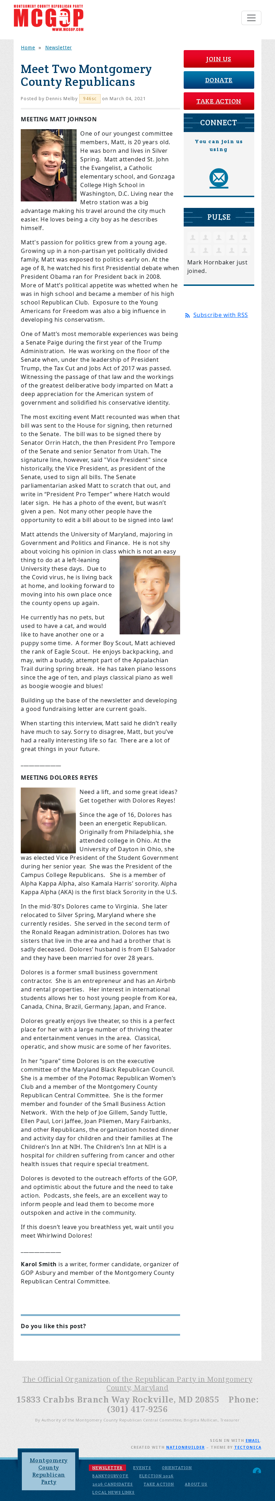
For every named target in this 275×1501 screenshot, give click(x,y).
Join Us (218, 59)
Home (28, 47)
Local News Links (113, 1492)
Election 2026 (156, 1475)
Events (142, 1467)
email (253, 1440)
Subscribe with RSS (220, 315)
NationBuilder (185, 1447)
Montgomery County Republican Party (49, 1471)
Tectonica (247, 1447)
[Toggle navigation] (251, 18)
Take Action (218, 101)
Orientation (177, 1467)
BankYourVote (110, 1475)
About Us (196, 1484)
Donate (219, 80)
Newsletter (58, 47)
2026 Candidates (112, 1484)
